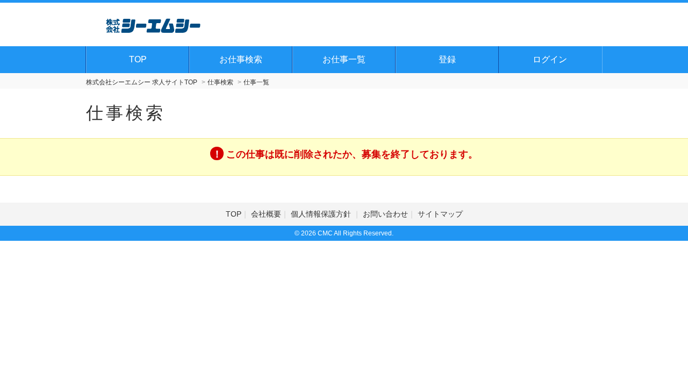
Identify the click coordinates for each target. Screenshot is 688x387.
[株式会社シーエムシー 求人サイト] (153, 24)
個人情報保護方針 (322, 214)
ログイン (550, 59)
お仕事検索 (240, 59)
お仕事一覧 (344, 59)
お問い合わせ (385, 214)
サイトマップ (440, 214)
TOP (138, 59)
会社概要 (266, 214)
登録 (447, 59)
